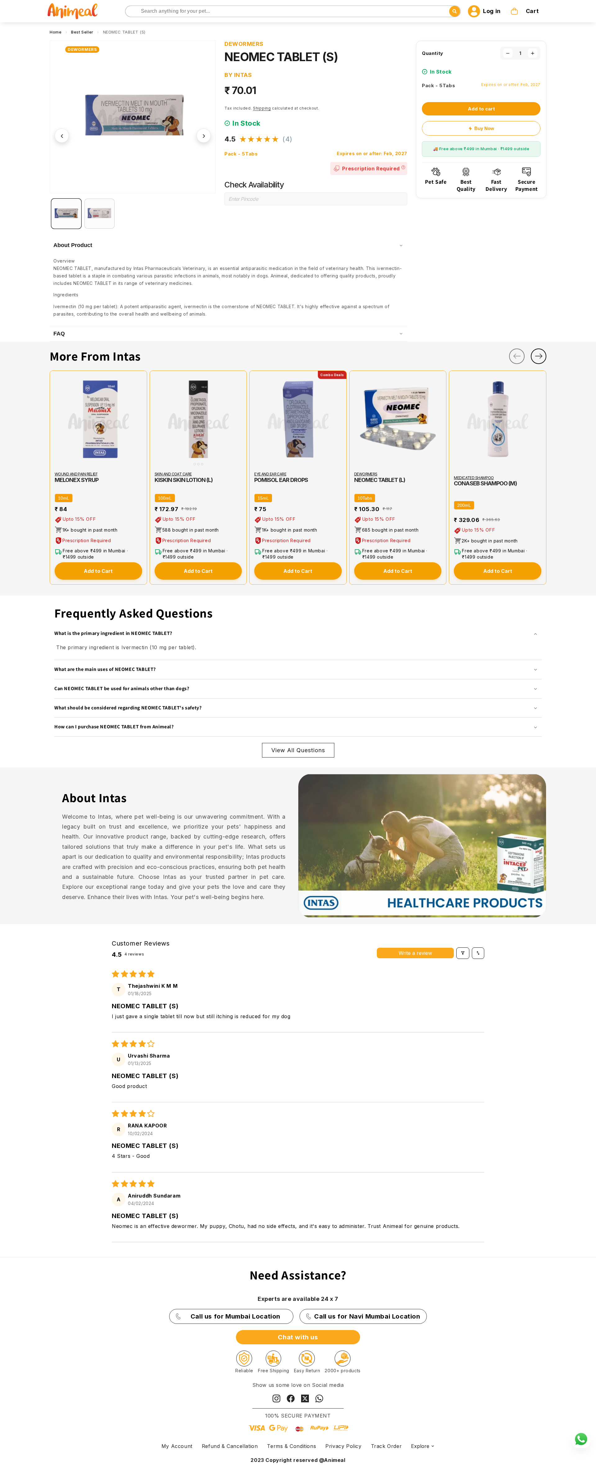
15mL (263, 498)
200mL (464, 505)
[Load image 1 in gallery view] (66, 214)
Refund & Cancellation (230, 1446)
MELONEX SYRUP (77, 480)
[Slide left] (517, 356)
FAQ (59, 333)
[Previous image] (155, 419)
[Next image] (240, 419)
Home (55, 31)
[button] (525, 11)
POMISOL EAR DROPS (281, 480)
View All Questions (298, 750)
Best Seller (82, 31)
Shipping (262, 108)
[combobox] (293, 11)
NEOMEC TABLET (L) (379, 480)
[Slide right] (538, 356)
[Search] (130, 11)
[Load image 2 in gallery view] (99, 214)
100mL (165, 498)
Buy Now (484, 128)
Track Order (386, 1446)
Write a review (415, 953)
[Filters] (462, 953)
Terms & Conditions (291, 1446)
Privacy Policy (343, 1446)
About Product (72, 245)
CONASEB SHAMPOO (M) (485, 483)
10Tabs (365, 498)
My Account (176, 1446)
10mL (63, 498)
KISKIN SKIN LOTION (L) (184, 480)
